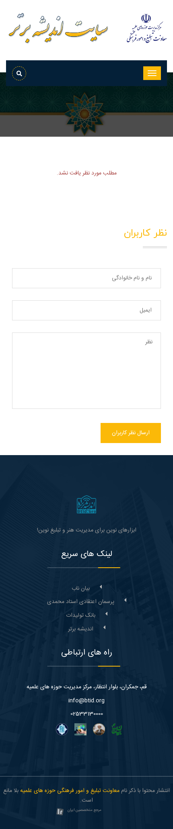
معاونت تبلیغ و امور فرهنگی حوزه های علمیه (69, 791)
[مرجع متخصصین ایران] (60, 812)
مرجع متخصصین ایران (84, 810)
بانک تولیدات (80, 615)
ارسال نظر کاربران (131, 433)
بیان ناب (81, 588)
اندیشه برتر (80, 629)
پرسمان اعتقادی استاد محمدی (80, 602)
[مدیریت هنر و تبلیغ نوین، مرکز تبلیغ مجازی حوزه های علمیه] (86, 504)
